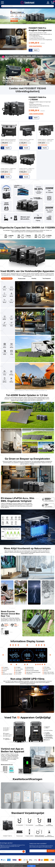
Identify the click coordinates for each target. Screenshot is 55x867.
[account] (48, 2)
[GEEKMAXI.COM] (27, 2)
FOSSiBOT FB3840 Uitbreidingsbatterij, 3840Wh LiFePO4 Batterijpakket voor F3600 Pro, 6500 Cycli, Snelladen (8, 141)
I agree (31, 866)
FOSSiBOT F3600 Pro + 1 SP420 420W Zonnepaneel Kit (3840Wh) (26, 140)
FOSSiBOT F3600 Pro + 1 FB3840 (37, 98)
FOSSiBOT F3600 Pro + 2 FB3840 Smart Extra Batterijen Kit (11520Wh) (8, 169)
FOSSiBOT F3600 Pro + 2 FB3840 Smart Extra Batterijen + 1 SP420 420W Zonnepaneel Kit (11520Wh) (26, 170)
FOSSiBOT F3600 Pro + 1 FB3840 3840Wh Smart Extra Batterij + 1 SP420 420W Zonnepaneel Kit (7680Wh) (46, 141)
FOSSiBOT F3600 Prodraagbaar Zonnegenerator (40, 29)
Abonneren (51, 851)
